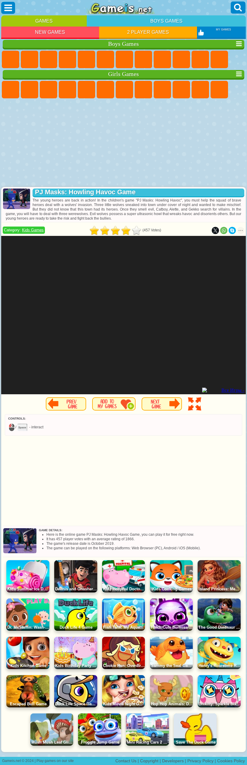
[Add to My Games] (114, 404)
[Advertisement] (123, 143)
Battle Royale (105, 59)
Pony (10, 89)
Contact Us (125, 760)
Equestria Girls (29, 89)
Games (44, 21)
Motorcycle (181, 59)
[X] (215, 230)
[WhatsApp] (223, 230)
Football (29, 59)
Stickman (200, 59)
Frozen (181, 89)
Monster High (105, 89)
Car (143, 59)
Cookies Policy (231, 760)
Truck (219, 59)
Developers (173, 760)
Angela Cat (162, 89)
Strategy (48, 59)
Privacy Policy (200, 760)
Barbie (67, 89)
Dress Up (219, 89)
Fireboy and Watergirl (48, 89)
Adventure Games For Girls (124, 89)
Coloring (143, 89)
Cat (200, 89)
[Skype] (232, 230)
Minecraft (124, 59)
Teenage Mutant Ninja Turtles (162, 59)
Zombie (86, 59)
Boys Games (166, 21)
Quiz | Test (86, 89)
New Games (50, 32)
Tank (67, 59)
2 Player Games (148, 32)
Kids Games (33, 230)
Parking (10, 59)
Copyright (149, 760)
